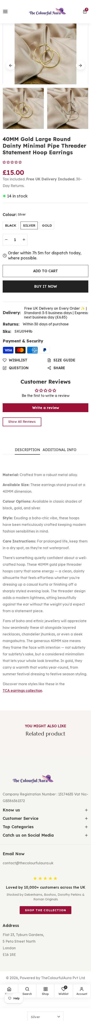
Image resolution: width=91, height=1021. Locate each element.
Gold (47, 225)
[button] (85, 12)
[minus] (6, 240)
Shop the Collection (45, 910)
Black (10, 225)
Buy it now (45, 286)
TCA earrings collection (22, 690)
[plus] (24, 240)
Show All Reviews (22, 422)
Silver (29, 225)
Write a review (45, 407)
